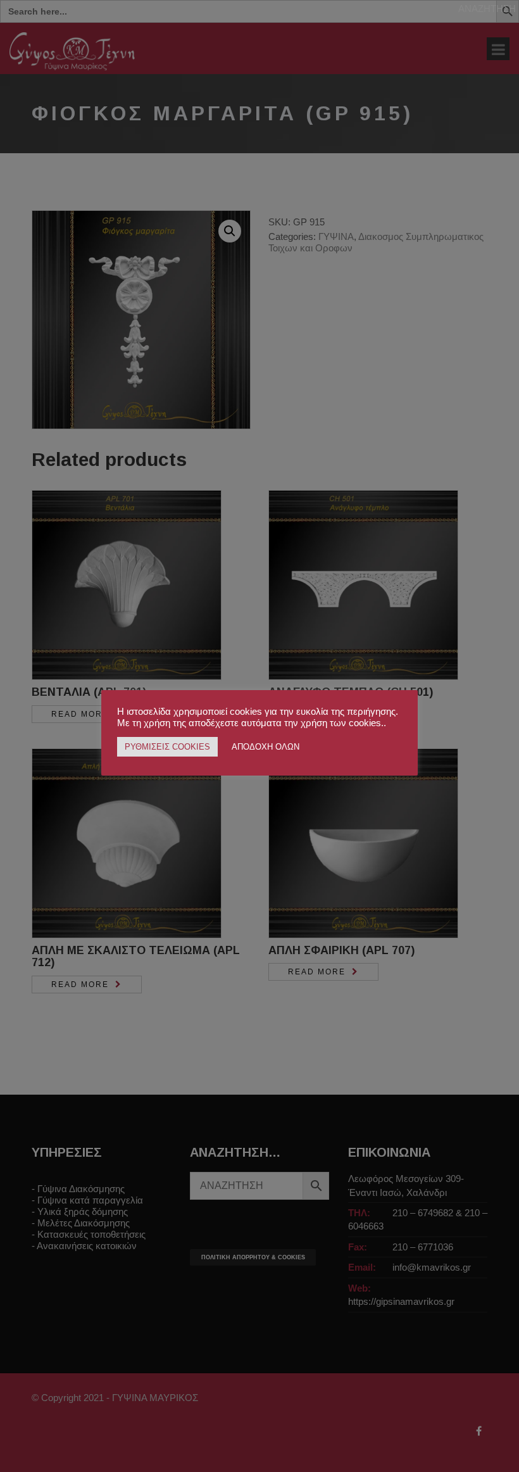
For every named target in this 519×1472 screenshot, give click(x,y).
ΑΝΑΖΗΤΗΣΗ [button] (487, 8)
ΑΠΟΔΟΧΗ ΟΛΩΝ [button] (265, 747)
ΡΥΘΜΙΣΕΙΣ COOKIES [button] (167, 747)
